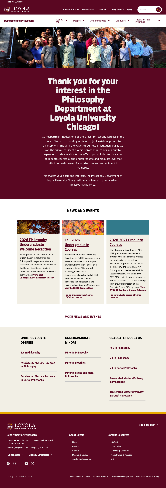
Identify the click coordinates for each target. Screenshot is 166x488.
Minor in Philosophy (76, 352)
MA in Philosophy (119, 358)
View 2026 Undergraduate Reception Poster (37, 276)
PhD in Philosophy (119, 347)
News (74, 442)
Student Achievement (82, 459)
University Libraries (120, 450)
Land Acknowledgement (122, 476)
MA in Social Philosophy (123, 368)
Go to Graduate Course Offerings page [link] (126, 296)
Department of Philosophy (19, 20)
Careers (75, 450)
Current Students (71, 9)
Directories (116, 446)
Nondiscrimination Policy (147, 476)
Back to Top (147, 425)
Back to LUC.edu (15, 2)
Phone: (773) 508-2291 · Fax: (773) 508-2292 (28, 448)
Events (75, 446)
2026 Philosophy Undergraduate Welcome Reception (35, 244)
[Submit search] (158, 9)
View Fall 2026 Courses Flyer (79, 288)
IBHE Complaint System (97, 476)
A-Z (112, 459)
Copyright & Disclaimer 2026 (19, 476)
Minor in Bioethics (75, 362)
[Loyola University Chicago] (17, 9)
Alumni (102, 9)
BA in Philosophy (30, 352)
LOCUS (114, 442)
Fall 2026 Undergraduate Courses (77, 245)
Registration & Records (121, 455)
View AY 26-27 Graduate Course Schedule (128, 288)
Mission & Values (80, 455)
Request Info (118, 9)
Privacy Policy (76, 476)
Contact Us (14, 454)
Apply (129, 9)
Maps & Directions (39, 454)
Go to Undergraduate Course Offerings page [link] (79, 296)
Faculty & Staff (89, 9)
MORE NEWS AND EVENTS (83, 317)
